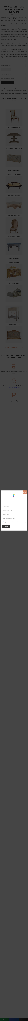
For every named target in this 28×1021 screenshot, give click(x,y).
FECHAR (25, 492)
